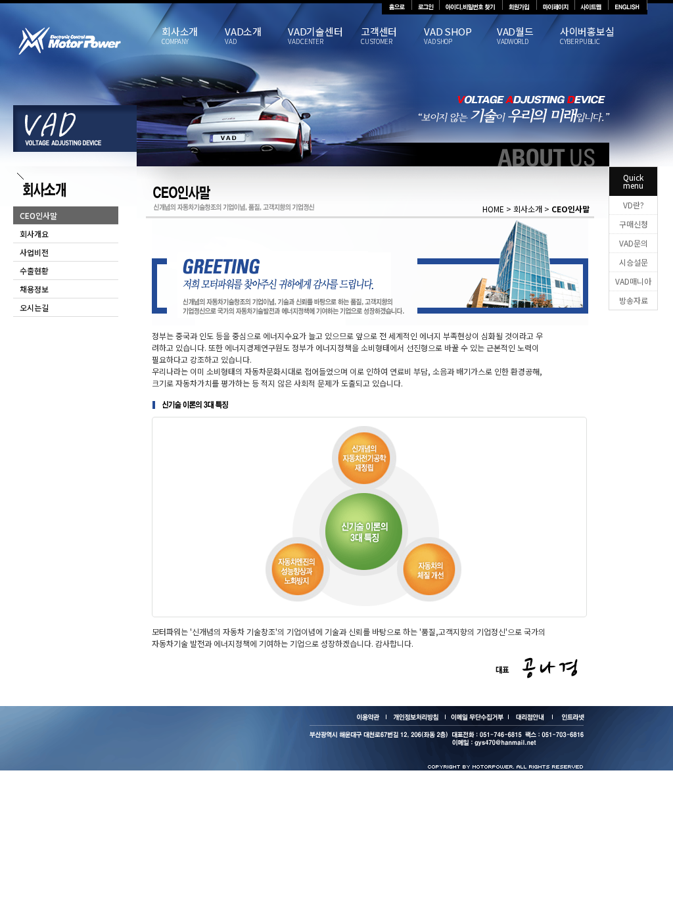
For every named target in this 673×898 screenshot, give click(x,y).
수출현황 (34, 270)
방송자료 (633, 300)
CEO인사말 (38, 215)
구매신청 (633, 223)
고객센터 (379, 36)
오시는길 (34, 307)
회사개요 (34, 233)
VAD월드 (515, 36)
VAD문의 (633, 242)
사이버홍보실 (587, 36)
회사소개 (180, 36)
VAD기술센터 (315, 36)
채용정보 (34, 289)
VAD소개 (243, 36)
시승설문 (633, 262)
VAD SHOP (448, 36)
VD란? (633, 204)
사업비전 (34, 252)
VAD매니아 (633, 281)
